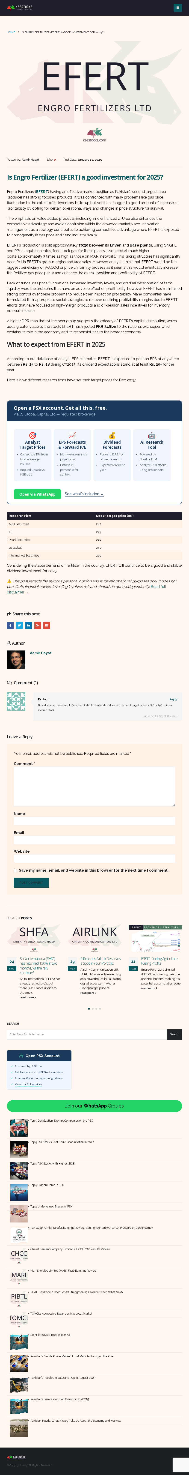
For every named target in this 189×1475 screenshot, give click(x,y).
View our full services (28, 1084)
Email (46, 625)
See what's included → (84, 494)
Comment (24, 764)
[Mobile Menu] (178, 8)
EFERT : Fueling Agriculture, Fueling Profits (98, 961)
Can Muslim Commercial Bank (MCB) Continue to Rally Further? (158, 963)
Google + (37, 625)
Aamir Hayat (41, 653)
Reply (173, 699)
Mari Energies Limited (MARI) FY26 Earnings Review (63, 1270)
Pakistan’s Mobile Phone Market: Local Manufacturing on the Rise (71, 1356)
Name (19, 814)
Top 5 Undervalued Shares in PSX (51, 1206)
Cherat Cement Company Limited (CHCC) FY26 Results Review (70, 1249)
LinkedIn (28, 625)
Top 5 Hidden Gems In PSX (47, 1185)
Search (13, 1023)
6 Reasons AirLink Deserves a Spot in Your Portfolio (40, 961)
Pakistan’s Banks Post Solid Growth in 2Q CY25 (59, 1399)
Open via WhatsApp (37, 494)
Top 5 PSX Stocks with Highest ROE (52, 1163)
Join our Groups (94, 1106)
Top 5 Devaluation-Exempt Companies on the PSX (61, 1120)
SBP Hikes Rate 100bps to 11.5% (50, 1335)
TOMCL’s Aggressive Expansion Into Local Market (61, 1313)
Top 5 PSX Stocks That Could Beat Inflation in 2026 (62, 1142)
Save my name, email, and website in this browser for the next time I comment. (93, 870)
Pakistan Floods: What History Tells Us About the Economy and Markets (75, 1420)
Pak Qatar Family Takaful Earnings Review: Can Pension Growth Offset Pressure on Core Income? (91, 1227)
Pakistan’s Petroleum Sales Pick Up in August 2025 (62, 1377)
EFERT (42, 192)
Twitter (19, 625)
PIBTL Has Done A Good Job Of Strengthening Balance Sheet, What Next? (76, 1292)
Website (22, 851)
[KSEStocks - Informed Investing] (19, 7)
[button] (89, 1009)
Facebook (10, 625)
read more (27, 992)
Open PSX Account (43, 1056)
